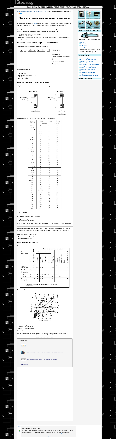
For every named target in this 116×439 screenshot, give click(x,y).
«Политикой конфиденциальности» (62, 433)
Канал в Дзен (83, 47)
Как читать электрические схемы (88, 59)
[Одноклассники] (19, 13)
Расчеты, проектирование (23, 11)
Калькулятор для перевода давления (89, 70)
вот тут (25, 39)
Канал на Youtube (84, 43)
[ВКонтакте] (17, 13)
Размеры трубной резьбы (86, 61)
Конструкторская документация (38, 11)
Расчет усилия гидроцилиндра (87, 69)
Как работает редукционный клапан (89, 75)
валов (35, 23)
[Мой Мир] (21, 13)
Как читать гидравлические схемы (88, 58)
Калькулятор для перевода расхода (89, 72)
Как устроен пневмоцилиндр (87, 74)
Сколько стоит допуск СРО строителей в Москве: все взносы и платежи (45, 352)
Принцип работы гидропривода (88, 62)
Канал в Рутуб (83, 45)
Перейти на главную (86, 78)
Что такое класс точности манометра (89, 64)
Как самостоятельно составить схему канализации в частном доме (43, 345)
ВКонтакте (82, 42)
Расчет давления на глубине (87, 66)
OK (48, 436)
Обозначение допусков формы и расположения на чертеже (42, 359)
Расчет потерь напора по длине (88, 67)
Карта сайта (21, 426)
